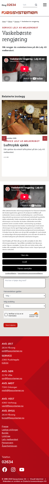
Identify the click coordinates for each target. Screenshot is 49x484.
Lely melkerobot (10, 439)
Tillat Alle (24, 255)
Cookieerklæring (10, 273)
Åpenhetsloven (9, 445)
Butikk (5, 433)
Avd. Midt (8, 383)
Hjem (4, 21)
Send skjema (10, 325)
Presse (5, 426)
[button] (44, 138)
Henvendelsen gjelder (13, 291)
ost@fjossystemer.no (12, 350)
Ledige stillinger (10, 429)
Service (17, 21)
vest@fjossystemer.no (12, 405)
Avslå (24, 262)
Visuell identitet (36, 479)
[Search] (34, 4)
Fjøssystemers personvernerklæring (30, 273)
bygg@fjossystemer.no (13, 418)
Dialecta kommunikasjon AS (34, 481)
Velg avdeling (9, 301)
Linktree (6, 436)
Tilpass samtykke (24, 268)
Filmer (10, 21)
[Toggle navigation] (44, 5)
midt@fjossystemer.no (13, 390)
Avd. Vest (8, 398)
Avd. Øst (7, 343)
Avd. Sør (7, 371)
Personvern (7, 442)
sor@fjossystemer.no (12, 378)
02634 (11, 5)
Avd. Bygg (8, 410)
